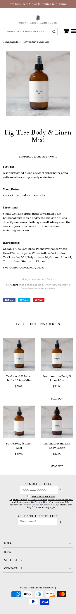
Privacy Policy (51, 504)
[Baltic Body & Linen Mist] (19, 422)
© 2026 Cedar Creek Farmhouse (36, 587)
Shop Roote (16, 42)
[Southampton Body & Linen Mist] (57, 354)
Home (6, 42)
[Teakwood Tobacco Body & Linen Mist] (19, 354)
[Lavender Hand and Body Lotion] (57, 422)
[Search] (54, 34)
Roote (53, 156)
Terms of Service (30, 504)
